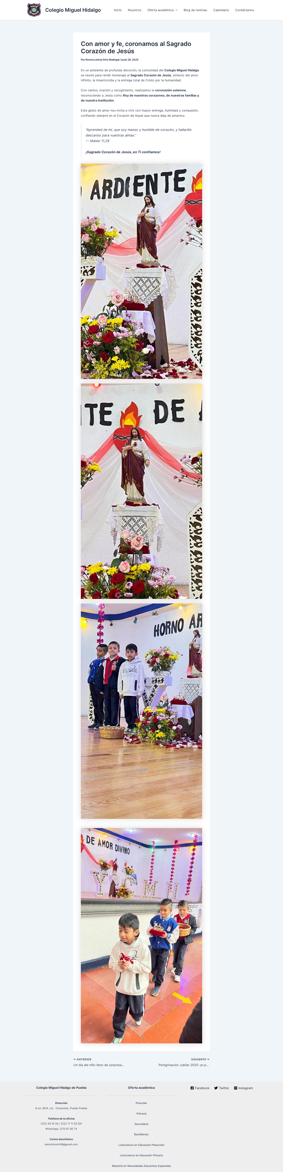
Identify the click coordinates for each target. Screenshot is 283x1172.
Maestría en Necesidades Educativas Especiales (141, 1165)
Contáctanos (244, 10)
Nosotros (134, 10)
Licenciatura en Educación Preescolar (141, 1144)
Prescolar (141, 1103)
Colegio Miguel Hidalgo (73, 10)
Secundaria (141, 1123)
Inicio (118, 10)
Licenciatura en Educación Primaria (141, 1155)
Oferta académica (160, 10)
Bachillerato (141, 1134)
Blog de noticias (195, 10)
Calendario (221, 10)
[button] (176, 10)
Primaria (141, 1113)
